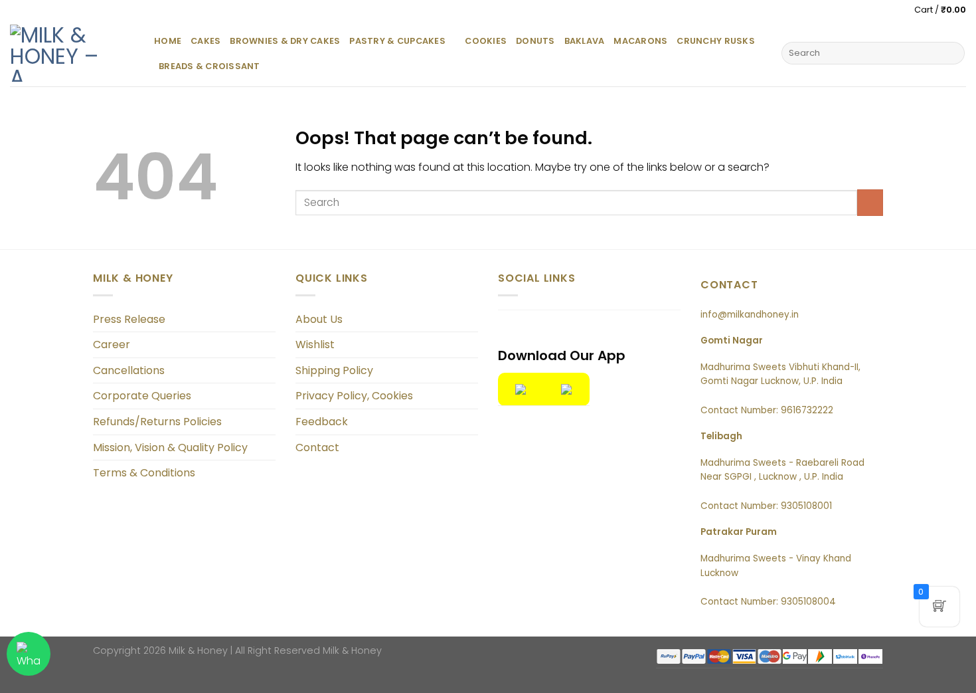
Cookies (486, 41)
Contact (317, 447)
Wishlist (315, 344)
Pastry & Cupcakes (397, 41)
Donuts (535, 41)
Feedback (321, 421)
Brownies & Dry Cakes (285, 41)
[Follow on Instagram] (532, 332)
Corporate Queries (142, 395)
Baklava (584, 41)
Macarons (640, 41)
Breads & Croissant (209, 66)
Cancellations (129, 370)
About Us (319, 319)
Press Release (129, 319)
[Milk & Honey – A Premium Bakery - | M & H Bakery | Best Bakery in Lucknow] (72, 53)
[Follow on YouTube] (555, 332)
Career (111, 344)
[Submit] (952, 53)
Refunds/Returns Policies (157, 421)
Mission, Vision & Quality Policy (170, 447)
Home (167, 41)
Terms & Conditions (144, 472)
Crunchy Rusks (715, 41)
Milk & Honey (352, 650)
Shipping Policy (334, 370)
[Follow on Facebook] (509, 332)
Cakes (205, 41)
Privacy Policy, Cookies (354, 395)
